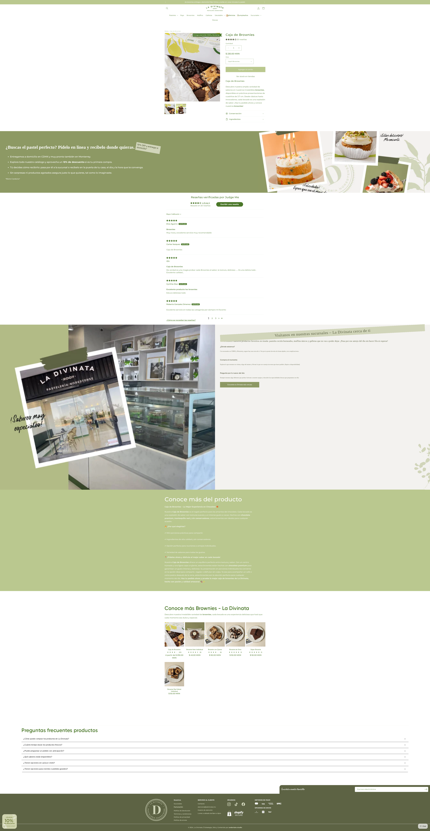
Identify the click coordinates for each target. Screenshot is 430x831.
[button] (167, 8)
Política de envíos (180, 820)
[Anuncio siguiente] (264, 2)
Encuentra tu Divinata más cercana (239, 385)
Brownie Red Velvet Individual (174, 690)
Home (167, 31)
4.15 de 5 (206, 203)
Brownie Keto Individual (194, 649)
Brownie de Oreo (235, 649)
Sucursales (178, 804)
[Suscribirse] (425, 789)
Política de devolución (182, 811)
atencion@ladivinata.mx (207, 807)
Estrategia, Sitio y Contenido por (223, 827)
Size (227, 57)
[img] (171, 220)
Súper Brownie (255, 649)
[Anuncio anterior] (165, 2)
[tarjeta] (256, 803)
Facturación (178, 807)
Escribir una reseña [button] (229, 204)
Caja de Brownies (175, 31)
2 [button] (212, 318)
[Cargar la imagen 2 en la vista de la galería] (181, 109)
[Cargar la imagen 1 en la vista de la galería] (170, 109)
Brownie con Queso (215, 649)
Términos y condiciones (182, 814)
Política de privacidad (182, 817)
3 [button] (215, 318)
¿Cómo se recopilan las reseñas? (181, 320)
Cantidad (229, 43)
